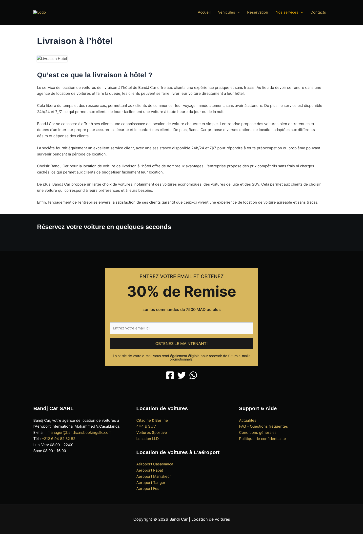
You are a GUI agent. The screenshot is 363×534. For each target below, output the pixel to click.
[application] (237, 12)
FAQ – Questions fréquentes (263, 426)
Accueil (204, 12)
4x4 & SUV (146, 426)
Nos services (287, 12)
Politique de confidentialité (262, 438)
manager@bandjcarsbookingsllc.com (79, 432)
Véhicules (226, 12)
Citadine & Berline (152, 420)
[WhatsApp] (193, 375)
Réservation (257, 12)
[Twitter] (181, 375)
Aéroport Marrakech (154, 476)
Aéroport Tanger (150, 482)
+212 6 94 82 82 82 (58, 438)
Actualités (247, 420)
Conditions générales (258, 432)
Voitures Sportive (151, 432)
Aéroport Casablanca (154, 464)
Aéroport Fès (147, 488)
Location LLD (147, 438)
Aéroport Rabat (149, 470)
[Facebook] (170, 375)
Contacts (318, 12)
